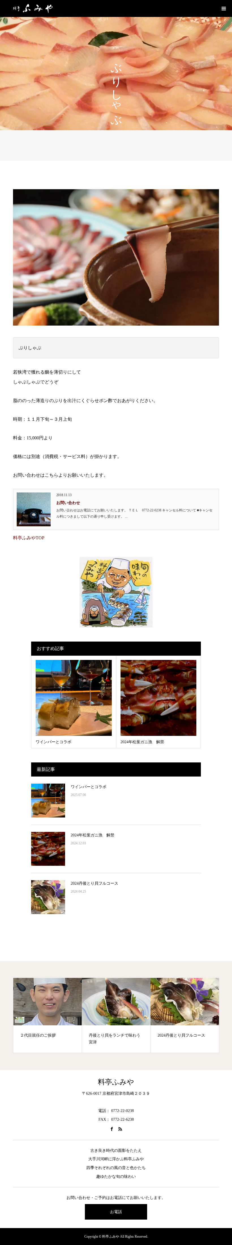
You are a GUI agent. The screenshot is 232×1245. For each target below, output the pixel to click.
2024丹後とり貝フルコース (94, 883)
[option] (47, 1015)
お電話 (116, 1212)
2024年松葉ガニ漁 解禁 (92, 835)
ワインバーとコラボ (88, 787)
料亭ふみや (116, 1082)
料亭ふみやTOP (28, 537)
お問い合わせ (68, 503)
